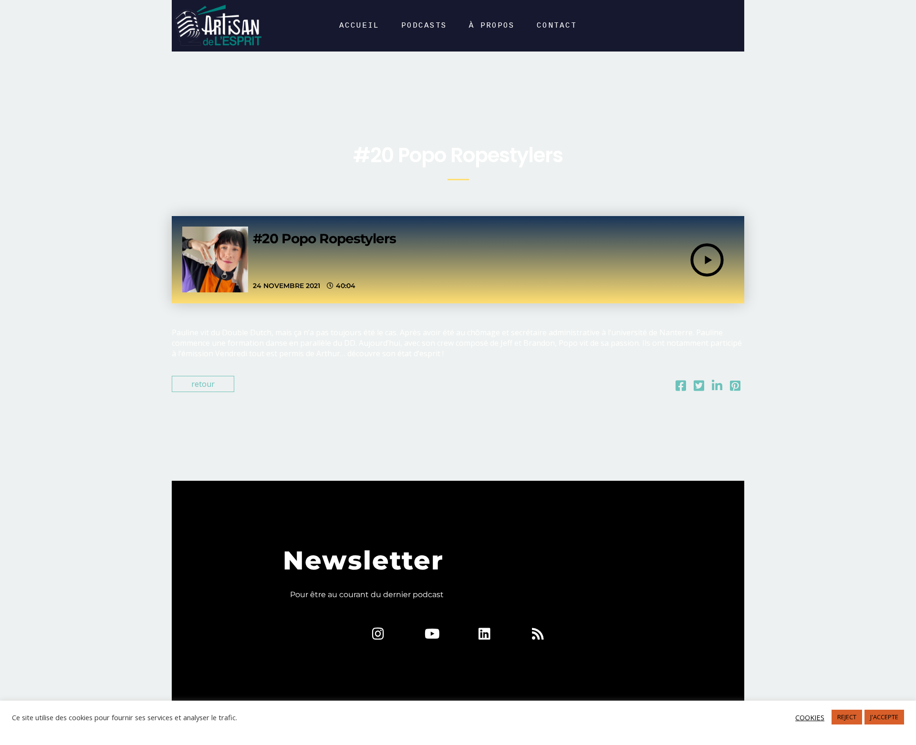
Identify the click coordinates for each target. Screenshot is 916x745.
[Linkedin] (484, 633)
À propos (492, 25)
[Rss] (537, 633)
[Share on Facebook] (681, 387)
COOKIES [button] (809, 717)
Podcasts (424, 25)
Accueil (359, 25)
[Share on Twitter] (699, 387)
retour (203, 384)
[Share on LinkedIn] (717, 387)
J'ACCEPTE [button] (884, 717)
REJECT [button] (846, 717)
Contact (557, 25)
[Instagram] (378, 633)
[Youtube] (431, 633)
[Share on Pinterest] (735, 387)
